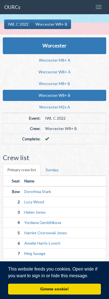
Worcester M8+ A (54, 60)
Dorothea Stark (37, 191)
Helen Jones (35, 212)
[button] (90, 276)
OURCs (12, 7)
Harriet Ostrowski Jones (45, 232)
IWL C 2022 (18, 24)
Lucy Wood (34, 201)
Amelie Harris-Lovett (42, 243)
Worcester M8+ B (54, 83)
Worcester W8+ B (51, 24)
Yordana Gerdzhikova (42, 222)
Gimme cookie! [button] (54, 289)
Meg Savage (35, 253)
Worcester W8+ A (55, 71)
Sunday (52, 169)
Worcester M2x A (54, 107)
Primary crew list (21, 169)
